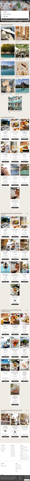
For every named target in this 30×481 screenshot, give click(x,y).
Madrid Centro (17, 59)
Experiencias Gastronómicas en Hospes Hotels (11, 310)
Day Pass (2, 446)
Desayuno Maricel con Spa (5, 154)
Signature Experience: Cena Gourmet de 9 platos (15, 397)
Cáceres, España (13, 452)
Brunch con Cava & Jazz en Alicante (15, 132)
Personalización (21, 479)
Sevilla (9, 112)
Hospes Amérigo (18, 41)
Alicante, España (13, 450)
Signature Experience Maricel (25, 350)
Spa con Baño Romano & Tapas (25, 177)
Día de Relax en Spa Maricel (24, 275)
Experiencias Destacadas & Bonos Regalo (11, 214)
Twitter (16, 470)
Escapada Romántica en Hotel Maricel (5, 427)
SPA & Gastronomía (15, 177)
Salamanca (17, 94)
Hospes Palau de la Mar (19, 76)
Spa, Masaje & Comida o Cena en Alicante (5, 275)
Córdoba (2, 59)
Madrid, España (12, 447)
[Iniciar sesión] (28, 1)
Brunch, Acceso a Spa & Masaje (15, 297)
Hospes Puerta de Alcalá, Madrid (24, 459)
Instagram (16, 471)
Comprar (5, 139)
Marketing (21, 478)
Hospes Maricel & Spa (5, 41)
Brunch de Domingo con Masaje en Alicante (24, 327)
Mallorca (2, 42)
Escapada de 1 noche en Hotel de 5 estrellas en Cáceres (15, 427)
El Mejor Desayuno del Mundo (5, 132)
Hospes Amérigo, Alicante (23, 446)
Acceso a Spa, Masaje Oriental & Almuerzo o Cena (15, 201)
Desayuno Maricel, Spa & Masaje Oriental (5, 252)
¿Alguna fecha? (5, 16)
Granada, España (13, 451)
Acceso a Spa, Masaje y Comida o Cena (15, 155)
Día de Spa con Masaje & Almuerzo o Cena (5, 177)
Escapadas (2, 450)
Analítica (21, 477)
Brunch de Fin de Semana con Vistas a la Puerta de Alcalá (15, 373)
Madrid (21, 59)
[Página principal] (4, 2)
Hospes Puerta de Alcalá (20, 58)
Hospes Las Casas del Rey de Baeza (14, 111)
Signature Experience (5, 350)
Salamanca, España (13, 456)
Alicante (16, 42)
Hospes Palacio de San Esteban (21, 93)
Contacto (2, 464)
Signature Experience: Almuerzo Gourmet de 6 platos (24, 373)
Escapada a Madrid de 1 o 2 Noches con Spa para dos (24, 427)
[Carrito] (25, 1)
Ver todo (27, 24)
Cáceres (2, 77)
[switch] (28, 16)
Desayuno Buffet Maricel (24, 154)
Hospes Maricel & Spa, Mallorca (24, 449)
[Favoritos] (26, 1)
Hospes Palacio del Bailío (6, 58)
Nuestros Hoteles (7, 25)
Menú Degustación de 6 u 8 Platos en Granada (15, 350)
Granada (2, 94)
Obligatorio (21, 476)
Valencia (16, 77)
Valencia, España (13, 453)
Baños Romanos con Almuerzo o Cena (24, 252)
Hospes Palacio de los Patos (6, 93)
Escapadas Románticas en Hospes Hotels (11, 411)
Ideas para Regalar (3, 447)
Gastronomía (2, 451)
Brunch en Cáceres (5, 371)
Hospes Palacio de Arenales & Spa (7, 76)
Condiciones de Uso (17, 464)
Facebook (16, 469)
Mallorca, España (13, 446)
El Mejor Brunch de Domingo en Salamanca (24, 132)
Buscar (15, 19)
